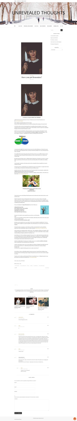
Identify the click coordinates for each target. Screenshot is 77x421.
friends (28, 265)
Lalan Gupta (21, 317)
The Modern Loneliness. (54, 39)
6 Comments (47, 267)
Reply (48, 325)
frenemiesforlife (17, 265)
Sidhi (16, 267)
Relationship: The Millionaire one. (41, 228)
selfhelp (31, 265)
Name (15, 382)
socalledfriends (36, 265)
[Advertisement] (31, 35)
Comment (15, 398)
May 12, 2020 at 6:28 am (21, 326)
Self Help (31, 75)
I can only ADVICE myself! (54, 35)
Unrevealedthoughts (41, 265)
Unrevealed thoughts (38, 12)
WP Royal (20, 419)
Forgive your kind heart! (54, 37)
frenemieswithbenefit (23, 265)
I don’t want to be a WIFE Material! (56, 41)
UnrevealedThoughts (19, 121)
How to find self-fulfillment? (23, 173)
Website (15, 391)
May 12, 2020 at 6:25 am (21, 318)
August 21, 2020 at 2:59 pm (22, 358)
